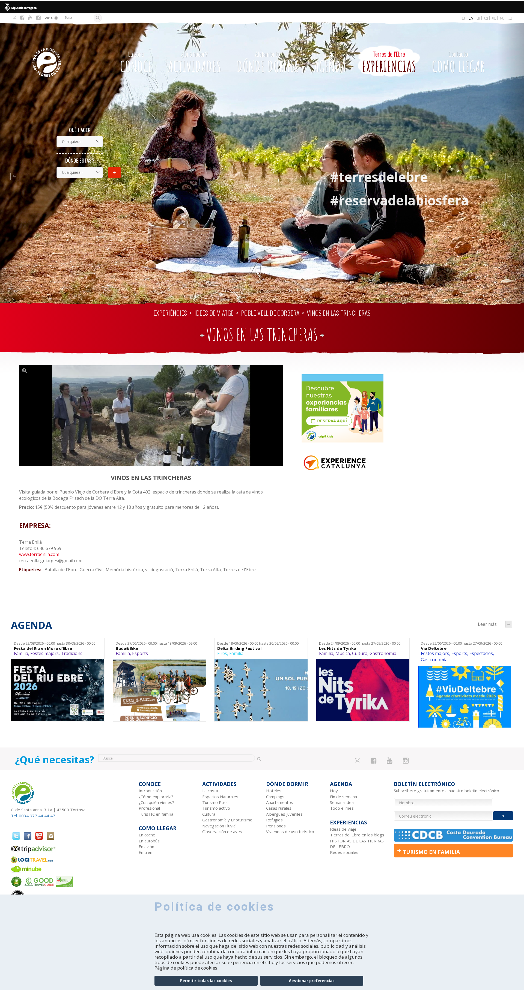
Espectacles (481, 653)
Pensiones (276, 826)
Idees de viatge (214, 313)
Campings (275, 796)
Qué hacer (80, 130)
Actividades (194, 62)
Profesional (149, 808)
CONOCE (136, 62)
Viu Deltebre (433, 648)
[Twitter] (14, 18)
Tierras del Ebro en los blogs (357, 835)
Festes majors (44, 653)
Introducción (150, 790)
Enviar (114, 172)
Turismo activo (216, 808)
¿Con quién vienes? (156, 802)
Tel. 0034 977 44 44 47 (33, 815)
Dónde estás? (79, 160)
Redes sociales (344, 852)
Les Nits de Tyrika (337, 648)
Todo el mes (342, 808)
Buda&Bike (127, 648)
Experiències (170, 313)
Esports (140, 653)
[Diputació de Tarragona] (262, 7)
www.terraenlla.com (39, 554)
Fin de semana (343, 796)
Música (342, 653)
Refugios (274, 819)
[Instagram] (38, 17)
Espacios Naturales (220, 796)
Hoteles (273, 790)
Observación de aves (222, 831)
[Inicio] (61, 54)
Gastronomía (383, 653)
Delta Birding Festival (239, 648)
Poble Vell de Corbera (270, 313)
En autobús (149, 841)
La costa (210, 790)
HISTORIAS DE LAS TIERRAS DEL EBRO (357, 843)
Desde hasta (54, 643)
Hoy (334, 790)
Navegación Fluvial (219, 826)
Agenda (330, 62)
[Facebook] (22, 17)
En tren (145, 852)
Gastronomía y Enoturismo (227, 819)
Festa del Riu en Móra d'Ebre (43, 648)
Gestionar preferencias (312, 980)
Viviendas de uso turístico (290, 831)
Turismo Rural (215, 802)
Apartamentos (279, 802)
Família (21, 653)
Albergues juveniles (284, 814)
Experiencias (389, 62)
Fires (222, 653)
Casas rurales (278, 808)
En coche (147, 835)
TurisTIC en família (156, 814)
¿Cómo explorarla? (156, 796)
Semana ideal (342, 802)
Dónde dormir (267, 62)
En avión (146, 846)
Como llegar (458, 62)
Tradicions (71, 653)
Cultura (359, 653)
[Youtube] (30, 17)
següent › (508, 624)
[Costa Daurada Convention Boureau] (453, 835)
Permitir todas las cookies (206, 980)
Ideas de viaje (343, 829)
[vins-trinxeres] (151, 415)
